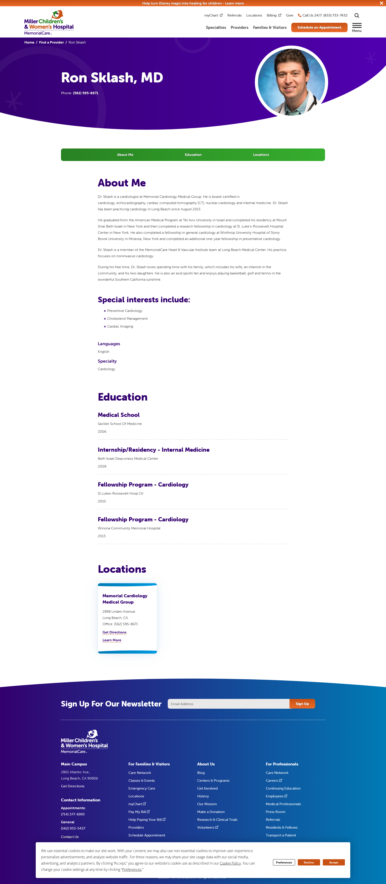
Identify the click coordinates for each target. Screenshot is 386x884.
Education (193, 154)
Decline (309, 862)
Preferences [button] (131, 869)
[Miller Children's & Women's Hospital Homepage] (49, 22)
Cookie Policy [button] (230, 863)
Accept (333, 862)
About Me (125, 154)
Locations (261, 154)
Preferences (284, 862)
